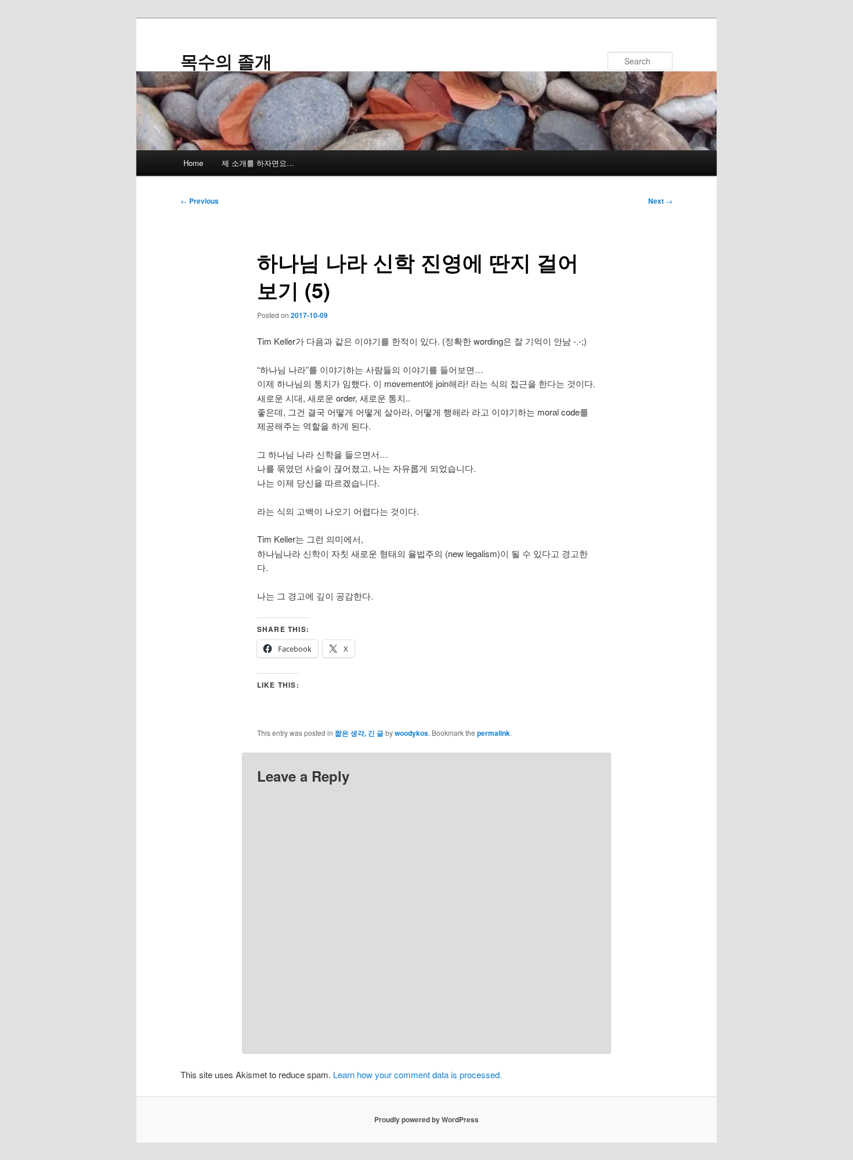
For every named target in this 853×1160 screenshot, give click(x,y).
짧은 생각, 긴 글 (359, 733)
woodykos (411, 733)
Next (660, 201)
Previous (199, 201)
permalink (493, 733)
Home (193, 162)
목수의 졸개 (226, 60)
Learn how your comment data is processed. (417, 1074)
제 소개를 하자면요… (258, 162)
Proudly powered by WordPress (426, 1119)
